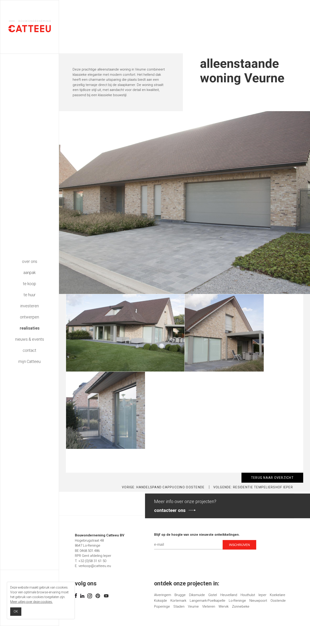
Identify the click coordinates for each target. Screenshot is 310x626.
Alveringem (162, 595)
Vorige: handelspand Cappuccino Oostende (163, 487)
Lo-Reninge (237, 601)
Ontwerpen (29, 317)
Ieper (262, 595)
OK (16, 611)
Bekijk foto (74, 296)
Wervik (224, 606)
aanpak (29, 272)
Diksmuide (197, 595)
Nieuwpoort (258, 601)
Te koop (29, 283)
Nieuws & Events (29, 339)
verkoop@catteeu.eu (95, 566)
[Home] (29, 31)
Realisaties (29, 328)
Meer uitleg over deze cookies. (31, 602)
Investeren (29, 305)
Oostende (278, 601)
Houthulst (248, 595)
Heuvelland (228, 595)
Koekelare (277, 595)
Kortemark (178, 601)
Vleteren (208, 606)
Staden (179, 606)
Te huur (30, 294)
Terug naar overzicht (272, 477)
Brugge (180, 595)
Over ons (29, 261)
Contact (29, 350)
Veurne (193, 606)
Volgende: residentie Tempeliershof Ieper (253, 487)
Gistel (212, 595)
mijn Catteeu (29, 361)
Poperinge (162, 606)
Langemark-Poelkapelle (207, 601)
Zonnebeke (240, 606)
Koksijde (160, 601)
